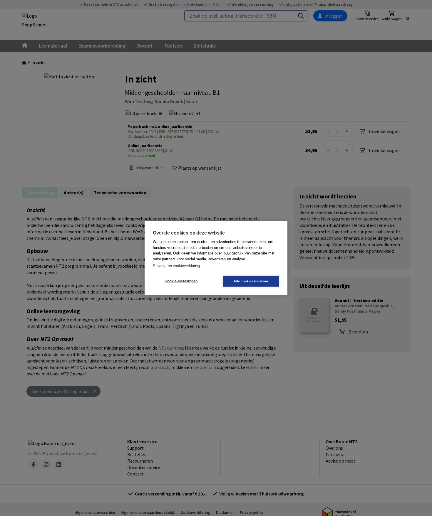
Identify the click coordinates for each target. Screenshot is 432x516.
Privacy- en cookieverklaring (176, 266)
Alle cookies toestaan (251, 281)
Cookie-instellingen (181, 281)
